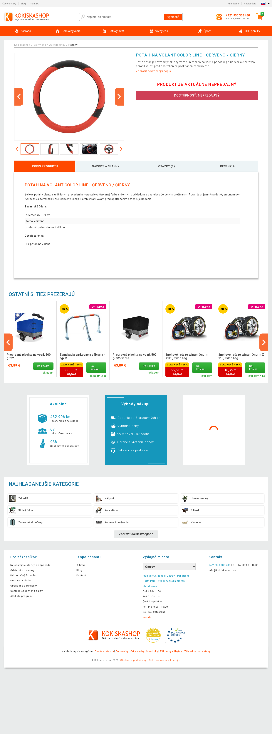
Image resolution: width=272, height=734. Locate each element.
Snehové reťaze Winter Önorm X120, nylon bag (186, 356)
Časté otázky (9, 3)
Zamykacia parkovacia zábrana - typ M (82, 356)
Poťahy (73, 44)
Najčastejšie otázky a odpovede (30, 565)
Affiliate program (21, 596)
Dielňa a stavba (104, 651)
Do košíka (43, 366)
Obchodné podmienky (24, 585)
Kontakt (35, 3)
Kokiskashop (22, 44)
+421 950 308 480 (219, 565)
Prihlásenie (233, 3)
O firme (80, 565)
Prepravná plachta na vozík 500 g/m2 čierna (134, 356)
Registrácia (250, 3)
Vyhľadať (173, 17)
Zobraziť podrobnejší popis (153, 71)
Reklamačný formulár (23, 575)
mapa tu (147, 617)
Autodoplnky (57, 44)
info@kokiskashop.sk (222, 570)
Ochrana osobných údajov (26, 590)
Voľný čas (39, 44)
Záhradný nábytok (171, 651)
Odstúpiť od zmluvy (22, 570)
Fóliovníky (122, 651)
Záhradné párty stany (197, 651)
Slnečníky (152, 651)
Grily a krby (137, 651)
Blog (23, 3)
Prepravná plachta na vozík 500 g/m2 (29, 356)
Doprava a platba (21, 580)
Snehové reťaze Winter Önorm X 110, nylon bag (241, 356)
